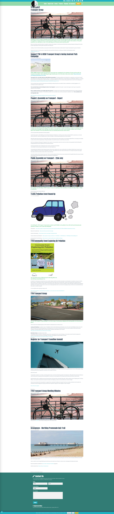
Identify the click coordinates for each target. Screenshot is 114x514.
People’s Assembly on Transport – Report (47, 98)
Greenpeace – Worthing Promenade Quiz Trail (48, 428)
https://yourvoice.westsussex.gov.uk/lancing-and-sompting (41, 330)
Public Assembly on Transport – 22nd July (47, 158)
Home (45, 4)
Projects (61, 4)
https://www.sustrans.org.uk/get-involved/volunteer (48, 233)
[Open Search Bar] (82, 4)
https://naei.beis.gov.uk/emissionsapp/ (46, 230)
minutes (37, 420)
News (64, 1)
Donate (78, 4)
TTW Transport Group (39, 293)
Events (56, 4)
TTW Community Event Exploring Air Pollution (48, 240)
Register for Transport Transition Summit (47, 339)
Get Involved (72, 4)
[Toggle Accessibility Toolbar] (2, 512)
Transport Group (37, 9)
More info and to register (35, 385)
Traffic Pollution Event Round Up (43, 193)
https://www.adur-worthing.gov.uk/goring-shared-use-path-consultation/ (43, 95)
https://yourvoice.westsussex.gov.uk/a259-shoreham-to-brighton (42, 336)
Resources (68, 1)
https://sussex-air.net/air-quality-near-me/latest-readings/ (52, 238)
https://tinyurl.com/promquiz (43, 466)
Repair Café (50, 4)
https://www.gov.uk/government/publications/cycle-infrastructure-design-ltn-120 (45, 81)
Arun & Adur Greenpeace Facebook (48, 463)
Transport (33, 52)
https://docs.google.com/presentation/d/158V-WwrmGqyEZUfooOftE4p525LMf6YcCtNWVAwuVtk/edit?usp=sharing (55, 228)
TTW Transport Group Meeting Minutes (46, 390)
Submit (35, 502)
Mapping (66, 4)
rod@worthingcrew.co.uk (35, 51)
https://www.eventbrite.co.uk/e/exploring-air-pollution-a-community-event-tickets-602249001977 (47, 290)
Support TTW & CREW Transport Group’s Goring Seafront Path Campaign (54, 55)
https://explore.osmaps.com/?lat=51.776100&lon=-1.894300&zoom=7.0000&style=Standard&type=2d (60, 235)
